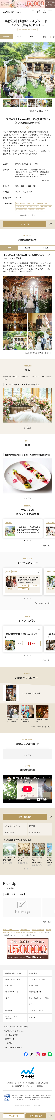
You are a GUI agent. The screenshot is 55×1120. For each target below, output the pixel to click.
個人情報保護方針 (18, 1086)
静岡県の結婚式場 (38, 930)
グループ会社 (30, 1086)
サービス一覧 (19, 1083)
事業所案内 (30, 1083)
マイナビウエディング (11, 930)
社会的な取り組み (42, 1083)
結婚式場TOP (25, 930)
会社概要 (10, 1083)
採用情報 (40, 1086)
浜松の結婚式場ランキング (33, 932)
